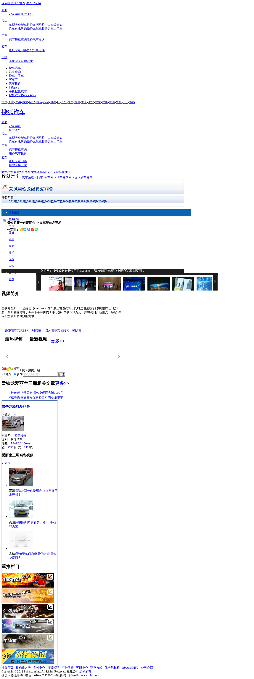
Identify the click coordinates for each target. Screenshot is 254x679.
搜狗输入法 (23, 667)
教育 (98, 102)
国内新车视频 (83, 177)
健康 (105, 102)
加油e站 (14, 87)
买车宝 (13, 79)
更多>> (58, 340)
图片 (42, 24)
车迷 (18, 50)
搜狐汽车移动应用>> (22, 95)
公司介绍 (147, 667)
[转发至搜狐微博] (21, 229)
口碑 (24, 165)
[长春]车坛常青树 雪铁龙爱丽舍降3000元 (36, 392)
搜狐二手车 (16, 75)
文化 (119, 102)
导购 (24, 28)
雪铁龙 (7, 406)
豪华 (40, 172)
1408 (27, 447)
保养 (12, 39)
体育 (25, 102)
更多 (11, 279)
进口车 (49, 24)
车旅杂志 (15, 61)
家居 (77, 102)
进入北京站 (33, 3)
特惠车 (49, 28)
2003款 (93, 201)
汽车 (64, 102)
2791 (11, 447)
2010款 (40, 201)
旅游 (112, 102)
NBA (32, 102)
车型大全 (15, 24)
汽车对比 (15, 28)
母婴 (91, 102)
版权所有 (85, 671)
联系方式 (96, 667)
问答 (24, 50)
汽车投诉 (39, 39)
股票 (53, 102)
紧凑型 (17, 172)
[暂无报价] (20, 435)
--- (15, 414)
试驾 (36, 28)
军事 (18, 102)
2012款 (22, 201)
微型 (4, 172)
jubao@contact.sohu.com (84, 675)
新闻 (4, 10)
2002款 (102, 201)
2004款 (85, 201)
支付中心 (39, 667)
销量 (18, 14)
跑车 (59, 172)
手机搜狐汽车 (18, 91)
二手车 (58, 28)
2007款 (58, 201)
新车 (24, 24)
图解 (11, 232)
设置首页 (7, 667)
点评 (42, 50)
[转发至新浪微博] (32, 229)
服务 (30, 39)
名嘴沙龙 (27, 61)
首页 (4, 102)
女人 (84, 102)
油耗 (11, 252)
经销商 (58, 24)
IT (58, 102)
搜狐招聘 (53, 667)
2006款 (67, 201)
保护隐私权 (112, 667)
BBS (125, 102)
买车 (4, 20)
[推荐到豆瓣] (36, 229)
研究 (24, 14)
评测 (36, 24)
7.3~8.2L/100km (20, 443)
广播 (4, 57)
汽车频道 (28, 177)
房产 (70, 102)
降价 (30, 28)
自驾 (30, 50)
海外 (30, 14)
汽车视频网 (64, 177)
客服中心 (82, 667)
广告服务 (68, 667)
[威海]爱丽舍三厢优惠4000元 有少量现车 (36, 397)
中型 (25, 172)
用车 (4, 35)
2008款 (49, 201)
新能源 (66, 172)
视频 (42, 28)
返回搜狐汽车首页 (13, 3)
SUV (53, 172)
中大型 (32, 172)
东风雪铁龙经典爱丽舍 (31, 189)
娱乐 (39, 102)
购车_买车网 (45, 177)
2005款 (76, 201)
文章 (11, 259)
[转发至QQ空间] (24, 229)
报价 (30, 24)
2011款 (31, 201)
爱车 (4, 46)
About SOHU (130, 667)
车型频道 (14, 212)
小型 (10, 172)
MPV (46, 172)
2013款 (13, 201)
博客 (132, 102)
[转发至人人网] (28, 229)
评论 (12, 14)
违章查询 (21, 39)
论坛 (12, 50)
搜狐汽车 (15, 68)
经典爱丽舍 (21, 406)
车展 (36, 50)
